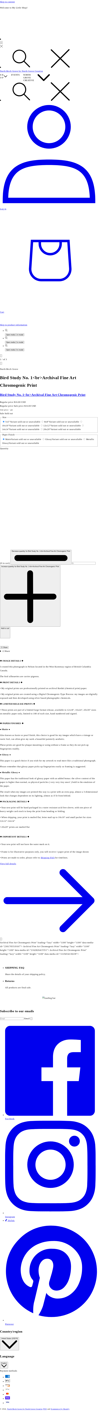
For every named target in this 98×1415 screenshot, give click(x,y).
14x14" (21, 429)
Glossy (63, 439)
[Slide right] (1, 363)
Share (5, 647)
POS (45, 1409)
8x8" (61, 422)
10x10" (21, 425)
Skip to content (7, 2)
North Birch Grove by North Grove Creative (25, 1409)
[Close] (1, 939)
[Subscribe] (31, 1018)
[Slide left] (1, 355)
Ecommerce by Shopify (60, 1409)
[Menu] (1, 43)
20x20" (62, 429)
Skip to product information (13, 325)
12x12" (62, 425)
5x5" (22, 422)
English (4, 1363)
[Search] (49, 59)
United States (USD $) (9, 1338)
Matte (23, 439)
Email (27, 1018)
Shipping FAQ (48, 857)
